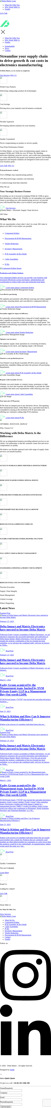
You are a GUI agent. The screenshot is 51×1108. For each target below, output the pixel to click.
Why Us (13, 75)
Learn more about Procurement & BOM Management (25, 307)
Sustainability (10, 46)
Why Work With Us (12, 7)
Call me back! (5, 1107)
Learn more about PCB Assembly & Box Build (23, 373)
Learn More (4, 873)
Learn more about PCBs (14, 418)
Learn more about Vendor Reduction (19, 332)
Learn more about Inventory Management (21, 352)
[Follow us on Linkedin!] (25, 1062)
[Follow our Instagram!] (25, 1004)
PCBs (7, 264)
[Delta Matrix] (8, 1)
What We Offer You (12, 5)
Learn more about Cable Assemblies (19, 394)
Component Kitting (12, 233)
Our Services (5, 75)
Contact (8, 51)
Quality (7, 9)
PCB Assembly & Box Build (16, 254)
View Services (5, 914)
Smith (12, 1070)
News (7, 48)
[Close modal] (1, 1074)
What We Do (10, 920)
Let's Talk (3, 13)
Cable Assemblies (12, 259)
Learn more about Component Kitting (19, 288)
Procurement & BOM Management (18, 238)
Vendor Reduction (12, 244)
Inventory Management (14, 249)
